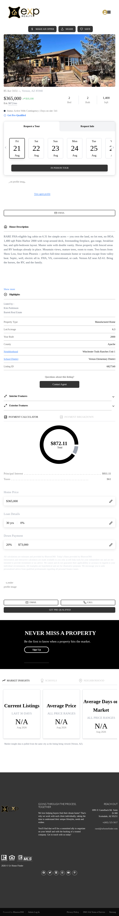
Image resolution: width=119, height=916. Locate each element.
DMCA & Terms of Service (94, 912)
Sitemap (112, 912)
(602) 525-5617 (111, 822)
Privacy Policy (73, 912)
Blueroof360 (18, 912)
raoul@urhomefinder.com (106, 829)
